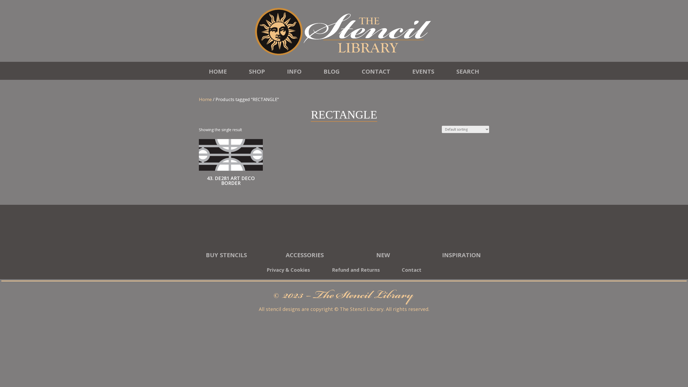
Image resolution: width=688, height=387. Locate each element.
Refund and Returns (356, 270)
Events (423, 71)
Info (294, 71)
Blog (332, 71)
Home (218, 71)
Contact (376, 71)
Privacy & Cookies (288, 270)
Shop (257, 71)
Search (467, 71)
